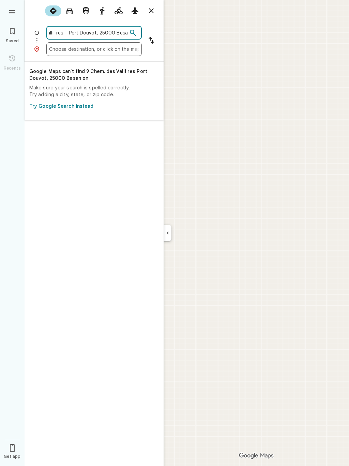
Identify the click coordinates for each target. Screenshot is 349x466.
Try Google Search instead (61, 106)
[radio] (53, 11)
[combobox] (88, 33)
